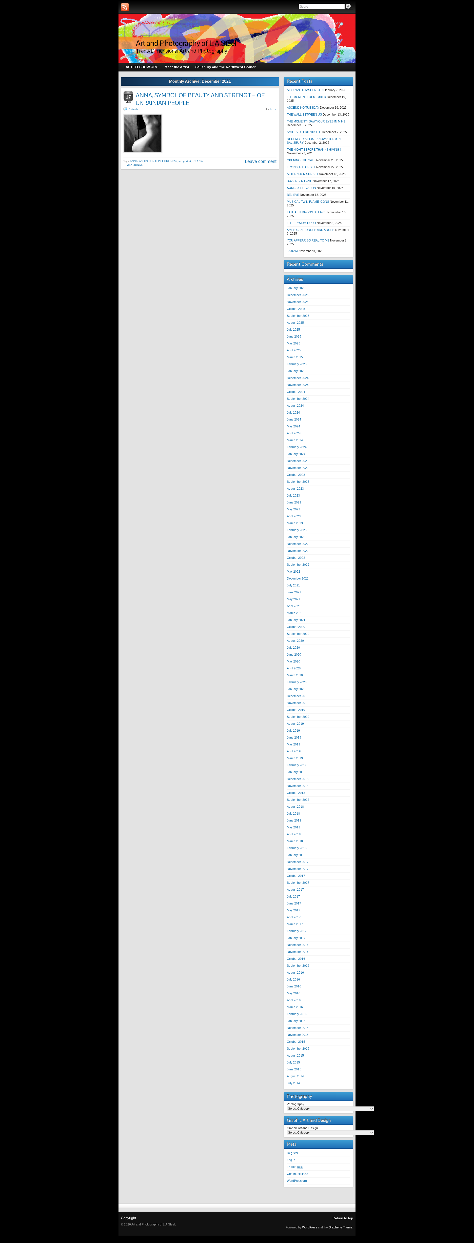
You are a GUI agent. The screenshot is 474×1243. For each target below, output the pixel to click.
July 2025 (293, 329)
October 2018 (296, 793)
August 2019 (295, 723)
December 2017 (298, 862)
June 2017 (294, 903)
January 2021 (296, 620)
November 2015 (298, 1035)
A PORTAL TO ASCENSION (305, 90)
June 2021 (294, 592)
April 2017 (294, 917)
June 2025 (294, 336)
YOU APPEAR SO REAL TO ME (308, 240)
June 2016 (294, 986)
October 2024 (296, 392)
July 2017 (293, 896)
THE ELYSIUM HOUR (301, 223)
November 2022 (298, 551)
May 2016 (293, 993)
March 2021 (295, 613)
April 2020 (294, 668)
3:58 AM (292, 251)
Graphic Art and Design (302, 1128)
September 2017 (298, 882)
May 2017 (293, 910)
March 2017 (295, 924)
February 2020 (297, 682)
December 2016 (298, 945)
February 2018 (297, 848)
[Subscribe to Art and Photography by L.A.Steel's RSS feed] (125, 7)
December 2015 (298, 1028)
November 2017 (298, 869)
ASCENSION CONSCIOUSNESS (158, 161)
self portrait (185, 161)
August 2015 (295, 1055)
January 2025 (296, 371)
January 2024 (296, 454)
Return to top (343, 1218)
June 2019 (294, 737)
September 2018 (298, 800)
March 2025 (295, 357)
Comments (297, 1174)
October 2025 (296, 309)
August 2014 (295, 1076)
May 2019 (293, 744)
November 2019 (298, 703)
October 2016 (296, 959)
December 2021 (298, 578)
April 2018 (294, 834)
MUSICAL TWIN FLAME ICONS (308, 201)
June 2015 (294, 1069)
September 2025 (298, 316)
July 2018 (293, 813)
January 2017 (296, 938)
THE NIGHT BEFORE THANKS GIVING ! (314, 149)
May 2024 (293, 426)
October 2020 (296, 627)
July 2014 (293, 1083)
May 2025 (293, 343)
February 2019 (297, 765)
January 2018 (296, 855)
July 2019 (293, 730)
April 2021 (294, 606)
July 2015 (293, 1062)
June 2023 (294, 502)
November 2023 (298, 468)
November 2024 (298, 385)
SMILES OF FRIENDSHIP (304, 132)
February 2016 (297, 1014)
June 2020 (294, 654)
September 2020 (298, 634)
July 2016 (293, 979)
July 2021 (293, 585)
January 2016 (296, 1021)
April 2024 (294, 433)
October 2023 (296, 475)
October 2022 (296, 558)
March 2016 (295, 1007)
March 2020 (295, 675)
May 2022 (293, 571)
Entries (295, 1167)
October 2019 (296, 710)
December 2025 (298, 295)
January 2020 (296, 689)
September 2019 (298, 717)
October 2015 (296, 1041)
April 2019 (294, 751)
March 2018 (295, 841)
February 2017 (297, 931)
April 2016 (294, 1000)
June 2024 (294, 419)
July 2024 (293, 412)
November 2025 (298, 302)
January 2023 (296, 537)
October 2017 (296, 876)
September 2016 (298, 965)
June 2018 (294, 820)
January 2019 (296, 772)
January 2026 (296, 288)
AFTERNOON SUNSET (302, 174)
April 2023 (294, 516)
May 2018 (293, 827)
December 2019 (298, 696)
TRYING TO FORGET (301, 167)
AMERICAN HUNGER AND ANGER (311, 230)
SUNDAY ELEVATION (301, 188)
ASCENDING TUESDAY (303, 107)
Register (292, 1153)
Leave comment (260, 161)
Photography (295, 1104)
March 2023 (295, 523)
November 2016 (298, 952)
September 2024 (298, 399)
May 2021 (293, 599)
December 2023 (298, 461)
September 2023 (298, 481)
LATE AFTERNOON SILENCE (307, 212)
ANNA (134, 161)
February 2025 (297, 364)
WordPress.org (297, 1181)
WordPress (309, 1227)
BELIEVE (293, 195)
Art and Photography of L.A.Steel (186, 43)
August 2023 (295, 488)
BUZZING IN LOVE (299, 181)
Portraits (133, 108)
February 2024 (297, 447)
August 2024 (295, 405)
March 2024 (295, 440)
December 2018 (298, 779)
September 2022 (298, 564)
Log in (291, 1160)
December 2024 (298, 378)
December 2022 (298, 544)
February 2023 (297, 530)
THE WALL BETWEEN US (304, 114)
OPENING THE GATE (301, 160)
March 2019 (295, 758)
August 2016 (295, 972)
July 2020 (293, 647)
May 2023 (293, 509)
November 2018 (298, 786)
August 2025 (295, 322)
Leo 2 (273, 108)
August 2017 (295, 889)
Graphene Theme (340, 1227)
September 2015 (298, 1048)
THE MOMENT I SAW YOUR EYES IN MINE (316, 121)
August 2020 (295, 640)
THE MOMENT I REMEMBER (306, 97)
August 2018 (295, 806)
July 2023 (293, 495)
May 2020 (293, 661)
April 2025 (294, 350)
